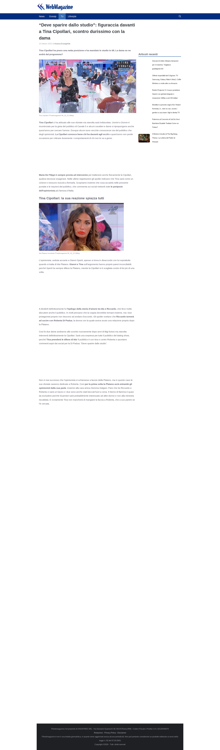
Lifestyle (72, 16)
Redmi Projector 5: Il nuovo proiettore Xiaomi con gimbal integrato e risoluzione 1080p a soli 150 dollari (166, 94)
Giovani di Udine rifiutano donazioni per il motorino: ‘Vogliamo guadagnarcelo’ (165, 65)
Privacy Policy (110, 733)
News (42, 16)
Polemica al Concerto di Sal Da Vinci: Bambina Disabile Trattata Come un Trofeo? (166, 123)
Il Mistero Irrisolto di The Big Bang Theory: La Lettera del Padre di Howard (164, 138)
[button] (179, 16)
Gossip (52, 16)
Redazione (98, 733)
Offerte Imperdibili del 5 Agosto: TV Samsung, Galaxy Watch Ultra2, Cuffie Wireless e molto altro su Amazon (166, 79)
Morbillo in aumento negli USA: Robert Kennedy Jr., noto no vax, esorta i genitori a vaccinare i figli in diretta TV (166, 109)
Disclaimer (121, 733)
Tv (62, 16)
